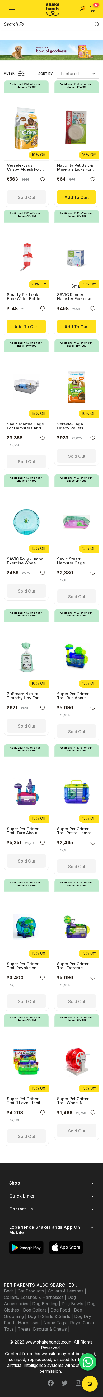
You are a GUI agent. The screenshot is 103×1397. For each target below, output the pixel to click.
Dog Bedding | (47, 1303)
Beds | (11, 1291)
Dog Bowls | (74, 1303)
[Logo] (52, 9)
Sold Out (26, 197)
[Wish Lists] (42, 180)
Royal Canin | (83, 1322)
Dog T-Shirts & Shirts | (51, 1316)
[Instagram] (78, 1383)
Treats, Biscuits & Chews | (43, 1329)
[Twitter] (64, 1383)
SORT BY (45, 74)
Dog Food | (62, 1310)
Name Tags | (56, 1322)
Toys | (11, 1329)
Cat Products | (33, 1291)
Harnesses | (30, 1322)
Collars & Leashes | (67, 1291)
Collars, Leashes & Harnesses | (36, 1297)
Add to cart (76, 197)
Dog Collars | (36, 1310)
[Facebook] (50, 1383)
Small (76, 286)
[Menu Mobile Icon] (12, 9)
